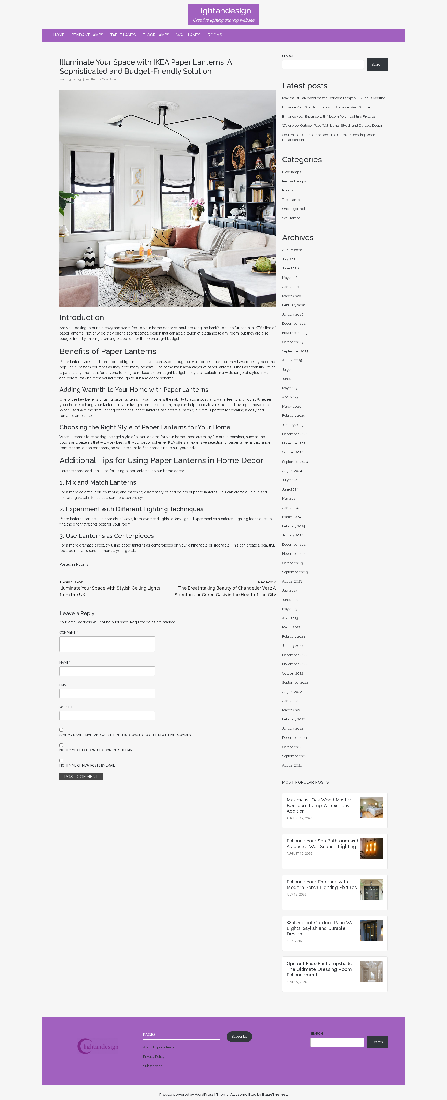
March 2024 (291, 517)
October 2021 (292, 747)
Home (58, 35)
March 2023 (291, 627)
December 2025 (294, 323)
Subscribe (239, 1036)
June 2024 (290, 489)
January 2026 (293, 314)
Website (66, 707)
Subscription (152, 1066)
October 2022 (292, 673)
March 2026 (291, 296)
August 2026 (292, 250)
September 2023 (295, 572)
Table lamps (123, 35)
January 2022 (292, 728)
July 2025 (289, 370)
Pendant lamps (87, 35)
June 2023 (290, 600)
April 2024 (290, 508)
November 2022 (294, 664)
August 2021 (292, 765)
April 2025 (290, 397)
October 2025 (292, 342)
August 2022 (292, 692)
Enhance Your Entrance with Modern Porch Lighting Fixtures (328, 116)
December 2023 (294, 545)
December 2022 (294, 655)
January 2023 (292, 646)
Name (64, 662)
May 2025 (289, 388)
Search (288, 56)
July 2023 (289, 590)
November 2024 (295, 443)
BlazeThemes (274, 1094)
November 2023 (294, 554)
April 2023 (290, 618)
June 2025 (290, 379)
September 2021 (295, 756)
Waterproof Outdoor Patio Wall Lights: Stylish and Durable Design (332, 125)
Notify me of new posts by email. (87, 765)
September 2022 (295, 682)
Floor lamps (156, 35)
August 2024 (292, 471)
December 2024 (295, 434)
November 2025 (294, 333)
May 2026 (290, 278)
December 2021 (294, 738)
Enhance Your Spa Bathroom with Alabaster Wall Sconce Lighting (333, 107)
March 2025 (291, 406)
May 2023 (289, 609)
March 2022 (291, 710)
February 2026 (294, 305)
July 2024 (289, 480)
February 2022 (293, 719)
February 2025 (293, 415)
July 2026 (290, 259)
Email (64, 685)
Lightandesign (223, 10)
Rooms (215, 35)
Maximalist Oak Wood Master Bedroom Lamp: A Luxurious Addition (334, 98)
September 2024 (295, 462)
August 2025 (292, 360)
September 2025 (295, 351)
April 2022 (290, 701)
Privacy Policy (154, 1057)
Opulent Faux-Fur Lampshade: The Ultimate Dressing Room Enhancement (320, 969)
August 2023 (292, 581)
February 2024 (293, 526)
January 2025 (292, 425)
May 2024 (289, 498)
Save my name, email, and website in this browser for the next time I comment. (126, 735)
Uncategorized (293, 209)
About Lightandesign (159, 1047)
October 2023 (292, 563)
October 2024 (292, 452)
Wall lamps (188, 35)
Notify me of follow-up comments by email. (97, 750)
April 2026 (290, 287)
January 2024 (292, 535)
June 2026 (290, 268)
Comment (68, 632)
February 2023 (293, 636)
